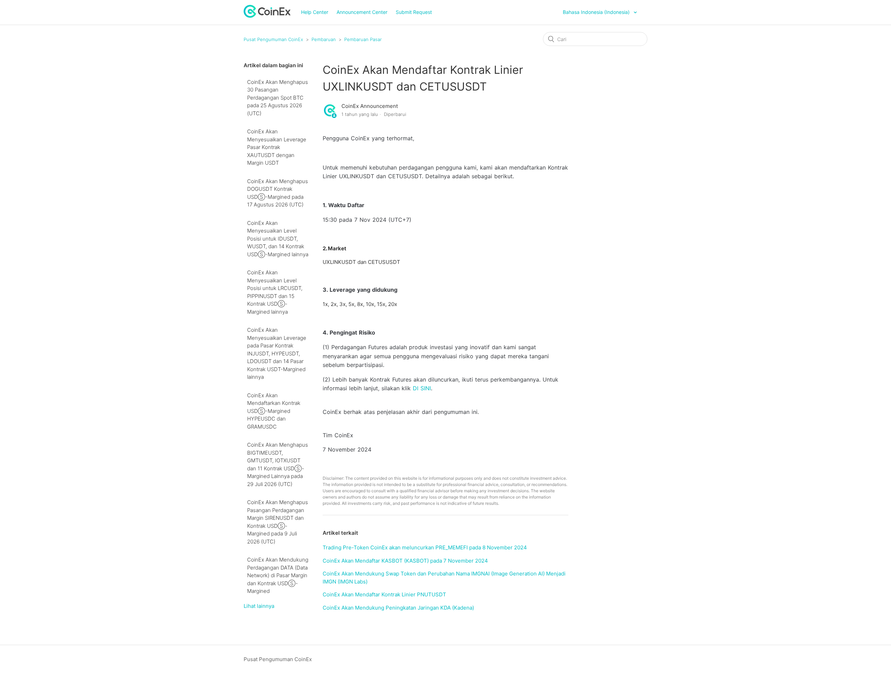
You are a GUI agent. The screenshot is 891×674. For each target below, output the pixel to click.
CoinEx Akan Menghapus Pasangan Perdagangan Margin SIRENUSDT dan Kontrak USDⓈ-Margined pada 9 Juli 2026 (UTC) (277, 522)
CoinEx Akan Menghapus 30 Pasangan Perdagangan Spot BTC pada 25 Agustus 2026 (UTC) (277, 98)
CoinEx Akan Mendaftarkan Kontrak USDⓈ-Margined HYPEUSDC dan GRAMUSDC (273, 411)
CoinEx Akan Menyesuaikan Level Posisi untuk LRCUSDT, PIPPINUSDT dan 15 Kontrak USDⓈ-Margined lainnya (274, 292)
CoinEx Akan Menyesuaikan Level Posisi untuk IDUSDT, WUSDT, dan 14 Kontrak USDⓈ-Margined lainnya (277, 239)
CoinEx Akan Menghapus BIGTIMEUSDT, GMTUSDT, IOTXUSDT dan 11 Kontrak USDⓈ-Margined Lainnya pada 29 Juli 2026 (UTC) (277, 464)
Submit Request (414, 12)
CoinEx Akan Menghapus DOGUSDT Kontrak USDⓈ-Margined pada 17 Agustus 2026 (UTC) (277, 193)
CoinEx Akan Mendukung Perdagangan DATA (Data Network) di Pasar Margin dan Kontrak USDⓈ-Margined (277, 575)
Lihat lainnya (259, 606)
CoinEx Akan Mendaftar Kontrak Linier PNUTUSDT (384, 594)
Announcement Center (362, 12)
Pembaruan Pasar (363, 39)
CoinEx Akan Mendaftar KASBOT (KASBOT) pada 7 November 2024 (405, 560)
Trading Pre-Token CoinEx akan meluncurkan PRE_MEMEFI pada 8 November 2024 (425, 547)
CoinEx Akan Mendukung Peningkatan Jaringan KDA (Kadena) (398, 607)
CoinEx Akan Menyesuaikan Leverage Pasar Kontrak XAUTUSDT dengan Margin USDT (276, 147)
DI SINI (422, 388)
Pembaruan (324, 39)
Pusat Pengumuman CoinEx (273, 39)
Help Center (314, 12)
